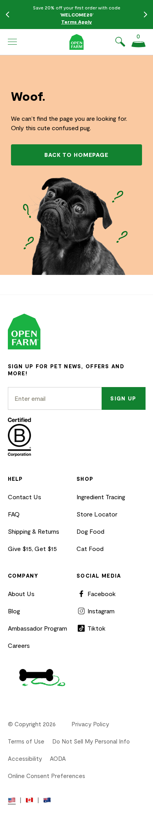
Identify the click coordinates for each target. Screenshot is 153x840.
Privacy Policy (90, 723)
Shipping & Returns (33, 531)
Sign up (123, 398)
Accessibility (25, 758)
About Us (21, 593)
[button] (12, 42)
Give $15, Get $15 (32, 548)
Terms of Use (26, 741)
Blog (14, 611)
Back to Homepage (76, 154)
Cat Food (90, 548)
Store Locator (96, 514)
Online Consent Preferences (46, 775)
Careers (19, 645)
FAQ (14, 514)
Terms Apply (76, 21)
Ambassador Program (37, 628)
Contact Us (24, 496)
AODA (58, 758)
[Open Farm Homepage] (76, 42)
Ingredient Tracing (100, 496)
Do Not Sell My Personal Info (91, 741)
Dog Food (90, 531)
